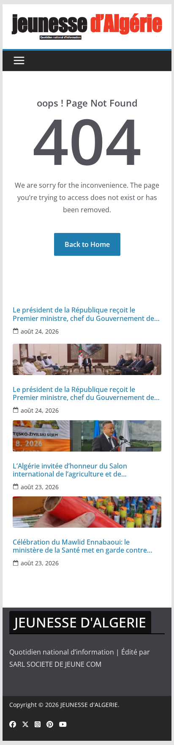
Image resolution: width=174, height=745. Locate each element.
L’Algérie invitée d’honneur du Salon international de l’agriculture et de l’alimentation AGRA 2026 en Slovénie (71, 470)
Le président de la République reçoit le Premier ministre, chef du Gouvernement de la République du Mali (83, 314)
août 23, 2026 (40, 487)
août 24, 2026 (40, 331)
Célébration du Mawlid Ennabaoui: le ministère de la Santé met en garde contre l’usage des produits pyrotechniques (80, 546)
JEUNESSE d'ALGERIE (89, 705)
